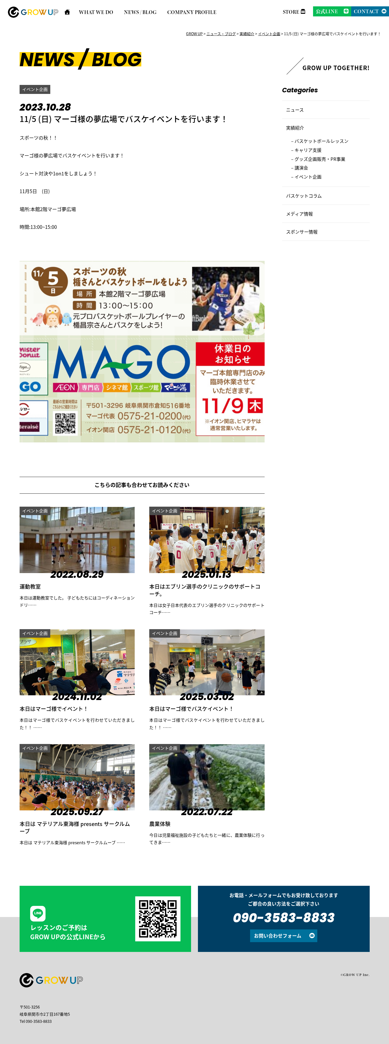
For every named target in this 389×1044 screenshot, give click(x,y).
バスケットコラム (304, 195)
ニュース (295, 109)
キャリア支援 (308, 150)
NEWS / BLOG (140, 12)
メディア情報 (299, 213)
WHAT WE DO (96, 12)
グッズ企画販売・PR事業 (320, 159)
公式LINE (327, 11)
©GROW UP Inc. (355, 974)
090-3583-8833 (284, 919)
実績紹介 (295, 127)
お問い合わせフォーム (277, 935)
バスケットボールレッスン (322, 141)
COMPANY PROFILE (191, 12)
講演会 (301, 167)
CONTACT (366, 11)
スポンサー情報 (302, 231)
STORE (291, 12)
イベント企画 (35, 89)
